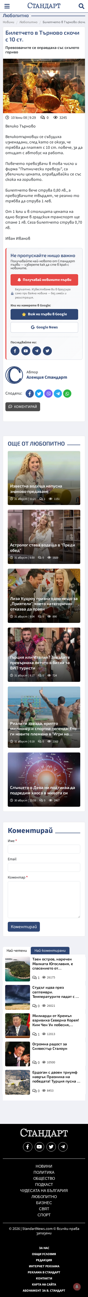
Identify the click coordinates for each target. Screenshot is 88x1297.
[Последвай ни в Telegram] (63, 1147)
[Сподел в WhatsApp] (67, 393)
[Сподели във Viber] (48, 393)
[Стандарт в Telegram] (36, 350)
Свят (44, 1209)
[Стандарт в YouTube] (25, 350)
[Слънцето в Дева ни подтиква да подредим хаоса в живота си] (44, 779)
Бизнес (44, 1203)
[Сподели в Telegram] (58, 393)
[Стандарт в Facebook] (15, 350)
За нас (44, 1248)
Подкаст (44, 1185)
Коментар (18, 877)
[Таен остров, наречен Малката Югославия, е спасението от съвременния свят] (17, 969)
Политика (44, 1172)
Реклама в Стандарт (44, 1272)
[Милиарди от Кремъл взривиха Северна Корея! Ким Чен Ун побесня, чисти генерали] (17, 1025)
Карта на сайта (44, 1284)
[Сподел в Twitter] (39, 393)
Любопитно (28, 22)
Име (12, 841)
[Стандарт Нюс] (44, 1136)
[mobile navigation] (7, 6)
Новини (8, 22)
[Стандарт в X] (47, 350)
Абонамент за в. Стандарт (44, 1290)
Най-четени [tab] (17, 950)
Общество (44, 1179)
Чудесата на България (44, 1191)
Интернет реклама (44, 1266)
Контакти (44, 1278)
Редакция (44, 1260)
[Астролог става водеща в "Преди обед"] (44, 537)
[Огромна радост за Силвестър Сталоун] (17, 1054)
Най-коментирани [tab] (50, 950)
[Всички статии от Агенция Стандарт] (14, 375)
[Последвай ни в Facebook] (27, 1147)
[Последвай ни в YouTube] (39, 1147)
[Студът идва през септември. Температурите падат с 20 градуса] (17, 997)
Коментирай (25, 406)
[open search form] (81, 6)
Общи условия (44, 1254)
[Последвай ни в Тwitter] (51, 1147)
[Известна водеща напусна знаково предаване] (44, 478)
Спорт (44, 1215)
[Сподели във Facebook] (30, 393)
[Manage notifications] (77, 1286)
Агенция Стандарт (47, 377)
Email (12, 859)
